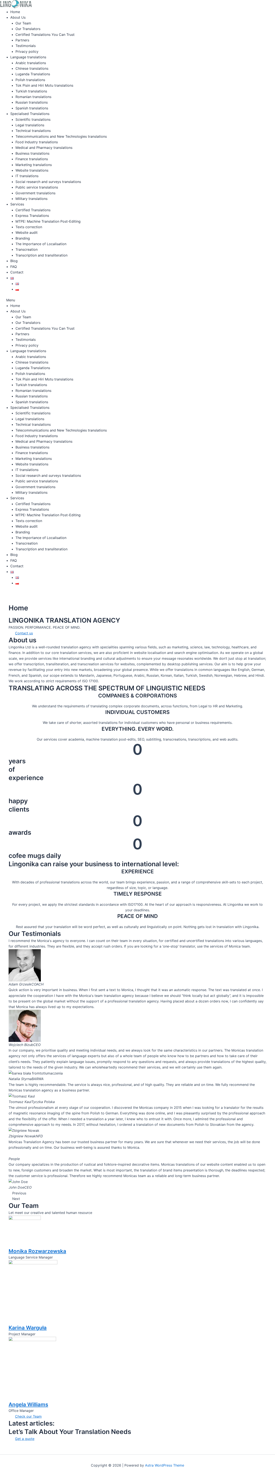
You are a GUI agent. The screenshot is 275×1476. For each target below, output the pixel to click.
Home (15, 12)
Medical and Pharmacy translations (43, 147)
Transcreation (26, 249)
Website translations (31, 170)
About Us (18, 17)
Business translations (32, 153)
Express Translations (32, 215)
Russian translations (31, 102)
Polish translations (30, 80)
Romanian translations (33, 97)
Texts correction (28, 227)
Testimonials (25, 46)
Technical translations (33, 130)
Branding (22, 238)
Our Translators (27, 29)
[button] (121, 300)
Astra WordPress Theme (164, 1465)
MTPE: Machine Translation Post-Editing (48, 221)
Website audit (26, 232)
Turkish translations (31, 91)
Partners (22, 40)
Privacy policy (26, 51)
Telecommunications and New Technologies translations (61, 136)
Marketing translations (33, 165)
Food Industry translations (36, 142)
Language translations (28, 57)
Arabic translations (30, 63)
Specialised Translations (29, 114)
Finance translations (31, 159)
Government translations (35, 193)
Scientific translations (32, 119)
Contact (16, 272)
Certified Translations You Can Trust (45, 34)
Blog (14, 261)
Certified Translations (32, 210)
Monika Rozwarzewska (37, 1251)
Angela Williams (28, 1404)
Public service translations (36, 187)
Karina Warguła (28, 1328)
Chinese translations (31, 68)
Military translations (31, 198)
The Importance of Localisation (40, 244)
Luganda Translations (32, 74)
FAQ (13, 266)
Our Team (23, 23)
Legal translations (29, 125)
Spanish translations (31, 108)
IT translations (26, 176)
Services (17, 204)
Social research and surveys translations (48, 182)
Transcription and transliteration (41, 255)
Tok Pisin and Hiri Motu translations (44, 85)
